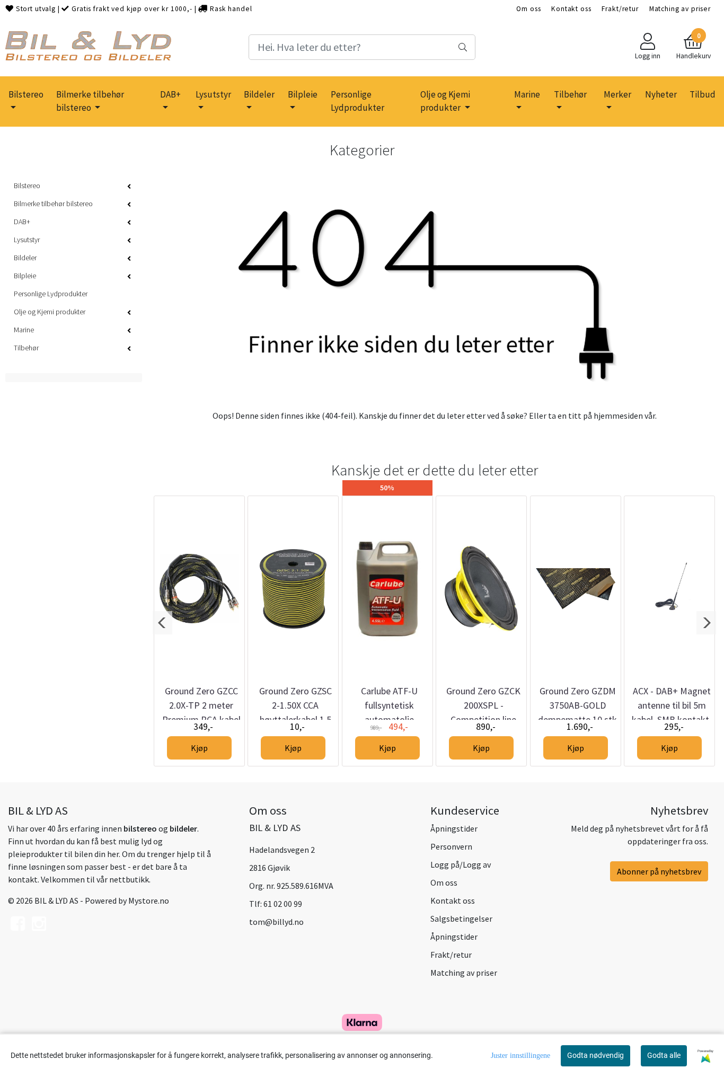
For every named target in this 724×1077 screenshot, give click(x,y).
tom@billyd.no (276, 921)
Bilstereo (25, 94)
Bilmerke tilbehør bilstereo (90, 101)
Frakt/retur (620, 8)
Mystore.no (148, 900)
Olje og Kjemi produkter (445, 101)
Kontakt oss (571, 8)
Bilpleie (302, 94)
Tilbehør (570, 94)
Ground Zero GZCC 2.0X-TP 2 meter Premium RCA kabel (201, 705)
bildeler (183, 828)
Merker (617, 94)
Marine (527, 94)
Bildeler (259, 94)
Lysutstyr (213, 94)
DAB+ (170, 94)
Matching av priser (680, 8)
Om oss (528, 8)
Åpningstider (454, 828)
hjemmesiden (618, 415)
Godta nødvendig (595, 1055)
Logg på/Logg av (460, 864)
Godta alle (664, 1055)
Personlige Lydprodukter (357, 101)
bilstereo (140, 828)
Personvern (451, 846)
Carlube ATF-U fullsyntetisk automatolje (389, 705)
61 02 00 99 (282, 903)
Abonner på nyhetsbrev (659, 871)
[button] (162, 622)
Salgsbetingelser (461, 918)
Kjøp (199, 748)
